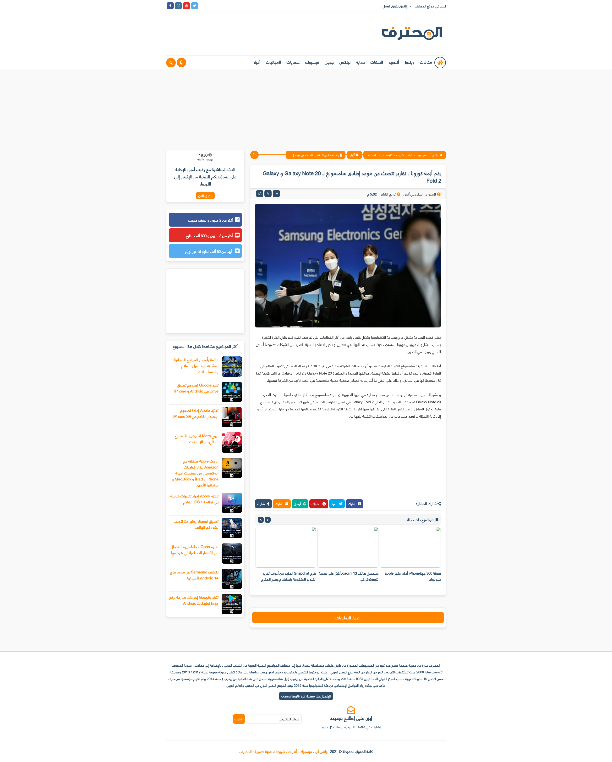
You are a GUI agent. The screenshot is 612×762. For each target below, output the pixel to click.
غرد (334, 503)
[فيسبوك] (227, 5)
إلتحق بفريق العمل (395, 6)
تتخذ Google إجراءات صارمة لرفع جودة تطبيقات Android (194, 600)
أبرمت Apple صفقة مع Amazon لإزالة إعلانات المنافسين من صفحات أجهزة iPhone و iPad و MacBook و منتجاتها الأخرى (195, 473)
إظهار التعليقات (348, 617)
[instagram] (178, 5)
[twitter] (194, 5)
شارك (351, 503)
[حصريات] (235, 5)
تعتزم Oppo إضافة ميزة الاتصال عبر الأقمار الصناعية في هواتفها (195, 549)
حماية (360, 61)
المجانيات (273, 61)
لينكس (344, 61)
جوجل (329, 61)
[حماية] (202, 5)
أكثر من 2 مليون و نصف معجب (210, 220)
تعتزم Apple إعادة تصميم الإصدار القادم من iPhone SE (196, 413)
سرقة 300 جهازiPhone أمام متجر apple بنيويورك (413, 576)
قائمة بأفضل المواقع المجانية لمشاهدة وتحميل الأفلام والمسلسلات (196, 365)
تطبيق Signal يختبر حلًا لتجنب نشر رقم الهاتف (196, 524)
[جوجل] (219, 5)
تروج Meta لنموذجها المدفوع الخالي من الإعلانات (197, 438)
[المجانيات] (243, 5)
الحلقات (377, 61)
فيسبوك (312, 61)
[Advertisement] (306, 106)
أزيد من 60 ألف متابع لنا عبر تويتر (209, 251)
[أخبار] (251, 5)
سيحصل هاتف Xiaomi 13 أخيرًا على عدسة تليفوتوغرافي (348, 576)
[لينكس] (210, 5)
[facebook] (170, 5)
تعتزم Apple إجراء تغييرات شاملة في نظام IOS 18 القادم (194, 498)
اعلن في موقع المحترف (430, 6)
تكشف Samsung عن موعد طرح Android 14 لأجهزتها (194, 574)
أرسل (297, 503)
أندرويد (394, 61)
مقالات (426, 61)
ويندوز (409, 61)
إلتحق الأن (205, 195)
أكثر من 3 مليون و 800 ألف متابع (209, 235)
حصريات (293, 61)
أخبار (257, 61)
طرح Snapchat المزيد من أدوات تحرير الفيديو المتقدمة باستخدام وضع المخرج (288, 576)
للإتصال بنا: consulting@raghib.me (306, 696)
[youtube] (186, 5)
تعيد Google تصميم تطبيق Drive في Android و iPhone (196, 388)
